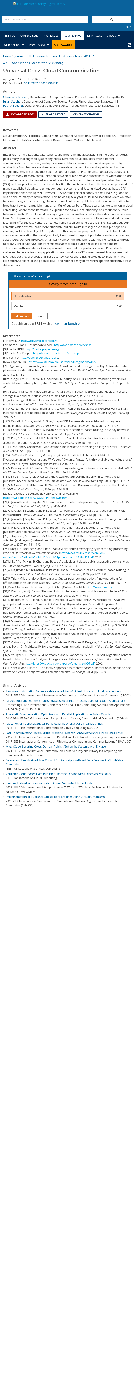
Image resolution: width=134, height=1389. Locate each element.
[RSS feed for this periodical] (129, 44)
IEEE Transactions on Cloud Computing (54, 56)
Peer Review (37, 45)
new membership (66, 323)
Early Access (94, 36)
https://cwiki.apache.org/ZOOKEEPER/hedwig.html (35, 498)
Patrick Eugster (13, 106)
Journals (19, 56)
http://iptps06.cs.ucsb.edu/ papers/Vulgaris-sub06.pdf (60, 663)
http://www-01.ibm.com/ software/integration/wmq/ (62, 362)
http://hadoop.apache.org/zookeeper (57, 353)
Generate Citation (86, 114)
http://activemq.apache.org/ (39, 341)
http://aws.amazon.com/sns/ (72, 345)
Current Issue (29, 36)
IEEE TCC (9, 36)
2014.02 (89, 56)
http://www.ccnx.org (99, 587)
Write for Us (11, 45)
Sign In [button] (82, 284)
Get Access (63, 44)
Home (7, 56)
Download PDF (22, 114)
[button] (128, 27)
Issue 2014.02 (72, 36)
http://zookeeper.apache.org (39, 357)
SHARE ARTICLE (55, 114)
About (111, 36)
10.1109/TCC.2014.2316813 (41, 83)
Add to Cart (21, 316)
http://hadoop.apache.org (42, 349)
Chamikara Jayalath (15, 97)
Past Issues (51, 36)
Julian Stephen (12, 101)
